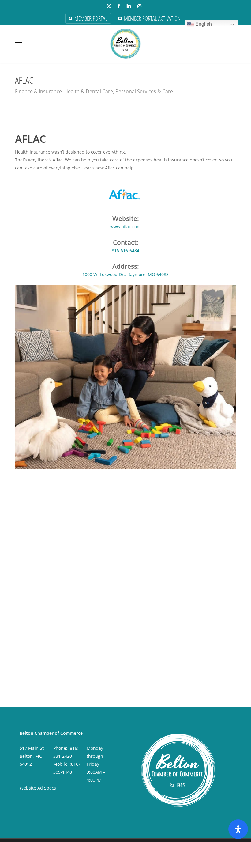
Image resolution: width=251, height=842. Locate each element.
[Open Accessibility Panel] (238, 829)
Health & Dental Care (88, 91)
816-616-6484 (125, 250)
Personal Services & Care (144, 91)
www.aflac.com (125, 226)
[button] (18, 44)
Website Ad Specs (38, 788)
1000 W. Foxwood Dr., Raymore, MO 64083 (125, 274)
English (203, 24)
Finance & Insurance (38, 91)
